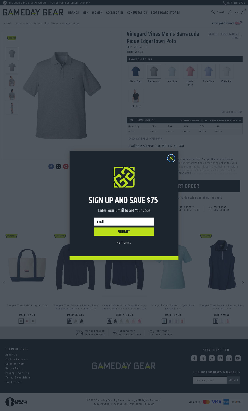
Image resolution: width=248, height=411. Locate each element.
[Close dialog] (171, 158)
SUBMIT (124, 231)
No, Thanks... (124, 242)
